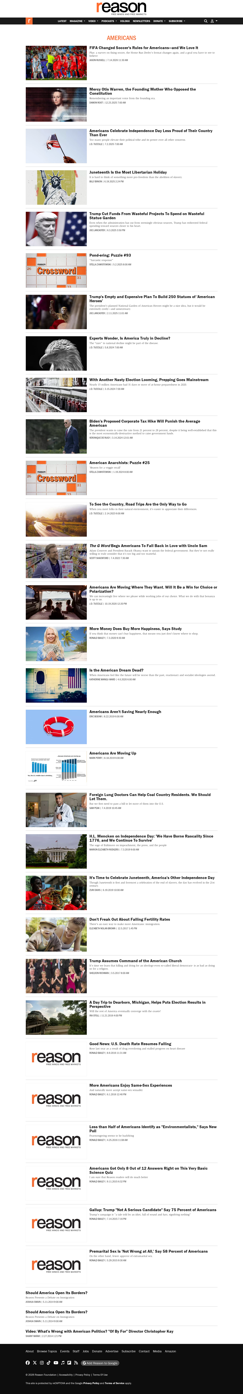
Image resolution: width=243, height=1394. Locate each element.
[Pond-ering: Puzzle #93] (56, 270)
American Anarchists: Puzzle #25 (119, 462)
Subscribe (176, 21)
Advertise (111, 1351)
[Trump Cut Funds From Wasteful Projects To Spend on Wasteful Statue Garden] (56, 229)
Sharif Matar (33, 1336)
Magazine (76, 21)
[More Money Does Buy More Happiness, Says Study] (56, 644)
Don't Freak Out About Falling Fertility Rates (129, 919)
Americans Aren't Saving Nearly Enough (125, 711)
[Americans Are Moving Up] (56, 768)
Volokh (125, 21)
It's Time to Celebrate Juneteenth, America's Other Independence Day (152, 877)
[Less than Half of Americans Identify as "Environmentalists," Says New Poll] (56, 1142)
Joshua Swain (33, 1301)
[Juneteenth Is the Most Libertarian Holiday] (56, 187)
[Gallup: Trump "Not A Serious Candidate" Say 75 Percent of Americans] (56, 1225)
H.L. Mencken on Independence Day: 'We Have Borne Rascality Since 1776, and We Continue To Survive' (151, 838)
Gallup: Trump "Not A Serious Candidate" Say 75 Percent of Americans (152, 1209)
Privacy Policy (82, 1374)
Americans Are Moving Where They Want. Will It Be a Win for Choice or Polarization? (153, 589)
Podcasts (108, 21)
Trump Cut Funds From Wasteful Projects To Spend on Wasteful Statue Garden (146, 215)
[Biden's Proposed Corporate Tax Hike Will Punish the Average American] (56, 436)
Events (64, 1351)
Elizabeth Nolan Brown (102, 928)
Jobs (86, 1351)
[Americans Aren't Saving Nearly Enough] (56, 727)
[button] (214, 20)
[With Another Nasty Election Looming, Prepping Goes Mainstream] (56, 395)
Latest (62, 21)
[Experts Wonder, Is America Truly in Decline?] (56, 353)
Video (92, 21)
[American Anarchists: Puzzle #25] (56, 478)
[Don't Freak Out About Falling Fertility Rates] (56, 934)
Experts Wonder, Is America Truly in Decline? (129, 338)
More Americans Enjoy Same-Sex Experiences (130, 1085)
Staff (76, 1351)
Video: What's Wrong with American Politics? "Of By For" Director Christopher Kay (99, 1331)
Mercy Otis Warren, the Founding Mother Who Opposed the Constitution (142, 91)
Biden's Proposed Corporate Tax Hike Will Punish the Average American (144, 423)
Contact (144, 1351)
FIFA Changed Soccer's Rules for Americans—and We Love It (143, 47)
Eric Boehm (95, 716)
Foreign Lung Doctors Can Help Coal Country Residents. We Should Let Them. (150, 796)
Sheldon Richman (99, 973)
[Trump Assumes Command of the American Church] (56, 976)
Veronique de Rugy (99, 437)
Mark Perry (95, 757)
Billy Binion (95, 181)
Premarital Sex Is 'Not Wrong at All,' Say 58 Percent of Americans (148, 1251)
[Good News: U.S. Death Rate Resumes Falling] (56, 1059)
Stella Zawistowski (100, 264)
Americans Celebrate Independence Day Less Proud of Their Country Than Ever (150, 132)
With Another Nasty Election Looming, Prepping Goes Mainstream (149, 379)
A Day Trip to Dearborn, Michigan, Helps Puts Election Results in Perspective (147, 1004)
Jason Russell (97, 60)
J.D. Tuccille (95, 144)
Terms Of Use (100, 1374)
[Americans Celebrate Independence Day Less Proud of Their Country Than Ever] (56, 146)
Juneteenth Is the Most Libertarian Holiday (128, 172)
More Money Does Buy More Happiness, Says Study (135, 628)
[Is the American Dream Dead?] (56, 685)
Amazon (170, 1351)
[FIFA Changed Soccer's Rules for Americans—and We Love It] (56, 63)
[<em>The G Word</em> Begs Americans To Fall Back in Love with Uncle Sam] (56, 561)
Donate (158, 21)
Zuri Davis (95, 890)
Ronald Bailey (97, 637)
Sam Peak (94, 808)
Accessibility (66, 1374)
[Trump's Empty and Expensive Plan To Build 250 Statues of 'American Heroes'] (56, 312)
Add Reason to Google (101, 1363)
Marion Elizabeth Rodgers (104, 849)
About (30, 1351)
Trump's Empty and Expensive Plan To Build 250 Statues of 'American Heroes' (152, 298)
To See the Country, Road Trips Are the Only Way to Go (138, 504)
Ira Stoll (94, 1015)
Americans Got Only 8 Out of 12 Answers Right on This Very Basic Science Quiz (148, 1170)
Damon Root (96, 102)
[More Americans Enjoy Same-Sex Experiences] (56, 1100)
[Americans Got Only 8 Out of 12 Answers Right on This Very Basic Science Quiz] (56, 1183)
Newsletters (141, 21)
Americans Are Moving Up (112, 753)
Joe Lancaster (97, 230)
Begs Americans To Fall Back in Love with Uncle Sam (148, 545)
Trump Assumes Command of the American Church (135, 960)
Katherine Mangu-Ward (102, 679)
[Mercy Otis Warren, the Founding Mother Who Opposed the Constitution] (56, 104)
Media (157, 1351)
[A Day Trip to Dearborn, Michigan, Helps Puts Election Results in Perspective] (56, 1017)
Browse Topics (47, 1351)
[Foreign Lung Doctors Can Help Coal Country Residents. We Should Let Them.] (56, 810)
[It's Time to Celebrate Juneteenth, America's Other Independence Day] (56, 893)
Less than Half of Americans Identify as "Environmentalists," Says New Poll (153, 1128)
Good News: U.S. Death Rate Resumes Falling (130, 1043)
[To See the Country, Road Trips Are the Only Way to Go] (56, 519)
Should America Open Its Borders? (56, 1292)
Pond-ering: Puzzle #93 (110, 255)
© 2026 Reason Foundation (41, 1374)
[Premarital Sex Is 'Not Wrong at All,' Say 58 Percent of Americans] (56, 1266)
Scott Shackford (98, 558)
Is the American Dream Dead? (116, 670)
